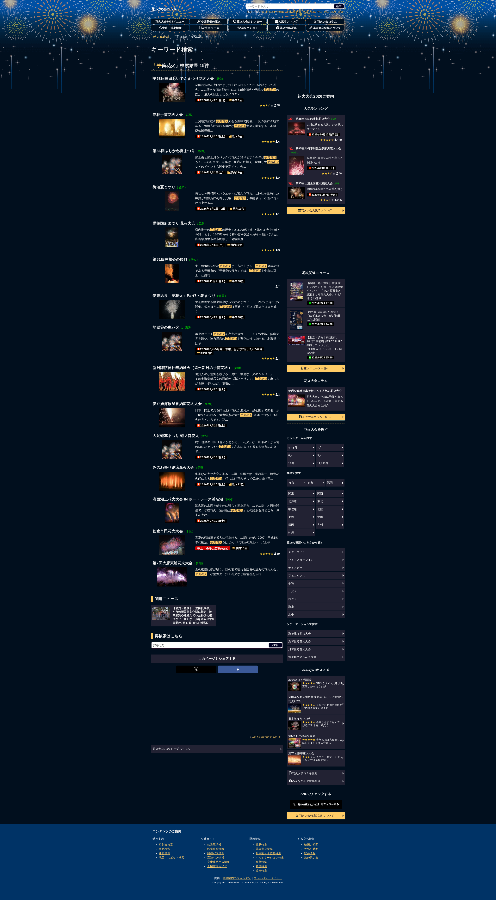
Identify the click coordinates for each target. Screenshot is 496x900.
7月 (319, 447)
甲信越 (297, 11)
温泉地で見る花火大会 (302, 657)
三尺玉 (292, 591)
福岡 (330, 482)
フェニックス (296, 575)
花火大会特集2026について (316, 815)
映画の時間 (311, 844)
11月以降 (323, 463)
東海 (313, 11)
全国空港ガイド (217, 866)
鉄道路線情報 (215, 848)
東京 (291, 482)
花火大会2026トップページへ (171, 748)
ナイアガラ (295, 567)
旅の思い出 (311, 857)
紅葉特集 (261, 861)
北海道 (280, 11)
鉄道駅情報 (214, 844)
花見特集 (261, 844)
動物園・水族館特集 (268, 853)
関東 (265, 11)
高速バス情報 (215, 857)
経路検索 (164, 848)
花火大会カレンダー (249, 21)
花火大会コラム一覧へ (316, 417)
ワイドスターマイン (301, 559)
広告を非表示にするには (265, 737)
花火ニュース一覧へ (316, 368)
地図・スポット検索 (171, 857)
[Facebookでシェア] (238, 669)
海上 (291, 606)
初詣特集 (261, 866)
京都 (310, 482)
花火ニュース (210, 27)
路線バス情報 (215, 853)
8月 (290, 455)
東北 (289, 11)
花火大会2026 (163, 9)
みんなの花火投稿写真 (306, 781)
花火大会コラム (327, 21)
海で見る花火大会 (299, 633)
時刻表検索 (166, 844)
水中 (291, 614)
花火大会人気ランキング (316, 210)
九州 (334, 11)
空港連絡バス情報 (218, 861)
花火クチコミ (249, 27)
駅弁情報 (309, 853)
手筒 (291, 583)
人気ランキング (288, 21)
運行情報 (164, 853)
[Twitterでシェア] (196, 669)
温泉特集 (261, 870)
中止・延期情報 (172, 27)
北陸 (306, 11)
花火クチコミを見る (305, 773)
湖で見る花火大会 (299, 641)
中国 (320, 11)
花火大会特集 (264, 848)
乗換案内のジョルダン (237, 878)
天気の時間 (311, 848)
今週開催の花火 (211, 21)
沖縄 (341, 11)
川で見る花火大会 (299, 649)
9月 (319, 455)
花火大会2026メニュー (169, 21)
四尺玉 (292, 598)
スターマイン (296, 552)
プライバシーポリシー (268, 878)
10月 (291, 463)
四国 (327, 11)
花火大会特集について (327, 27)
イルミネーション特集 (270, 857)
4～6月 (292, 447)
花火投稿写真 (288, 27)
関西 (272, 11)
